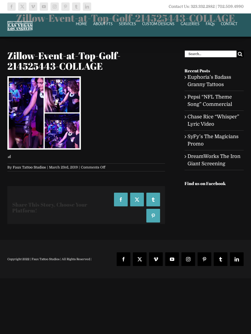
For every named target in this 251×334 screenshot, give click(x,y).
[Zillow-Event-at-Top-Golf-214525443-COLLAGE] (44, 80)
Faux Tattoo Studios (29, 167)
